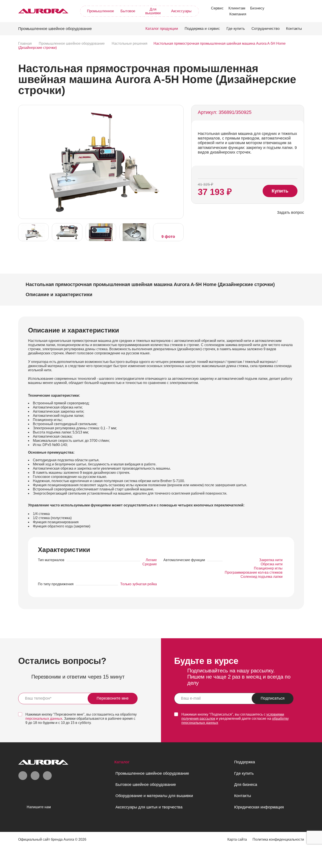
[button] (179, 161)
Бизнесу (257, 8)
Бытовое (127, 11)
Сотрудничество (265, 29)
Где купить (235, 29)
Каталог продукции (161, 29)
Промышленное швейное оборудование (152, 773)
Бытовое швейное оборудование (145, 784)
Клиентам (236, 8)
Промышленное (100, 11)
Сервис (217, 8)
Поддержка (244, 762)
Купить (280, 191)
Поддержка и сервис (202, 29)
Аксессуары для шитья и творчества (148, 807)
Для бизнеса (245, 784)
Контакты (294, 29)
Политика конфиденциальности (278, 839)
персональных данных (43, 718)
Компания (237, 14)
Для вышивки (153, 11)
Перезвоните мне (113, 698)
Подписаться (273, 698)
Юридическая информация (259, 807)
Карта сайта (237, 839)
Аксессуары (181, 11)
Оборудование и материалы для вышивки (154, 796)
